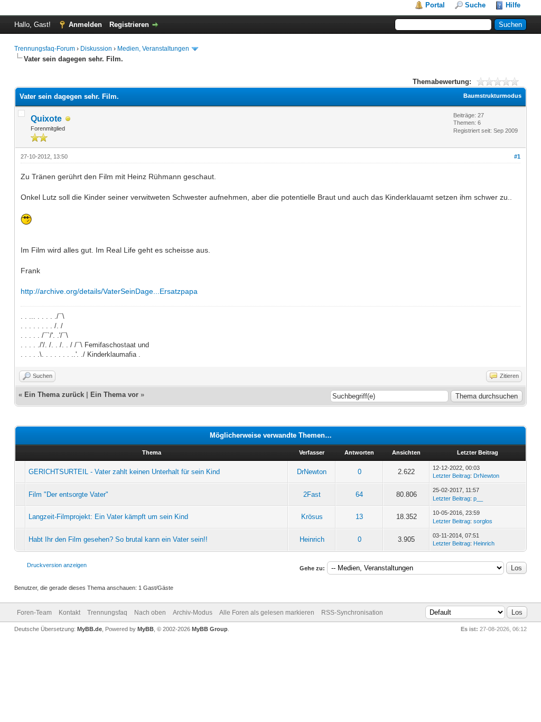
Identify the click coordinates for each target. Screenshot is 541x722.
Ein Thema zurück (54, 395)
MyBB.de (89, 629)
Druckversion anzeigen (57, 565)
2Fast (312, 494)
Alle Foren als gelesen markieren (266, 612)
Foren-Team (34, 612)
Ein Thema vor (114, 395)
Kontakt (69, 612)
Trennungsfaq (107, 612)
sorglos (482, 521)
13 (359, 517)
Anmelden (85, 25)
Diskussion (96, 48)
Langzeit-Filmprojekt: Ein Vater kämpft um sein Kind (108, 517)
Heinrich (312, 539)
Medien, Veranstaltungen (153, 48)
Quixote (46, 118)
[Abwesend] (68, 119)
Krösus (312, 517)
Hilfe (513, 5)
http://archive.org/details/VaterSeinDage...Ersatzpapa (109, 291)
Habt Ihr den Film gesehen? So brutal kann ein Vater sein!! (118, 539)
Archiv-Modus (192, 612)
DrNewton (312, 472)
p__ (478, 498)
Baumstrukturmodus (492, 95)
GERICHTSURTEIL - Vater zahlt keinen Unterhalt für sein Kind (124, 472)
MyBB (145, 629)
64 (359, 494)
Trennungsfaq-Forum (44, 48)
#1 (517, 156)
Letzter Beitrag (451, 476)
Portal (435, 5)
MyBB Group (210, 629)
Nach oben (150, 612)
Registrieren (129, 25)
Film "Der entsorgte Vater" (68, 494)
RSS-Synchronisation (352, 612)
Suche (475, 5)
